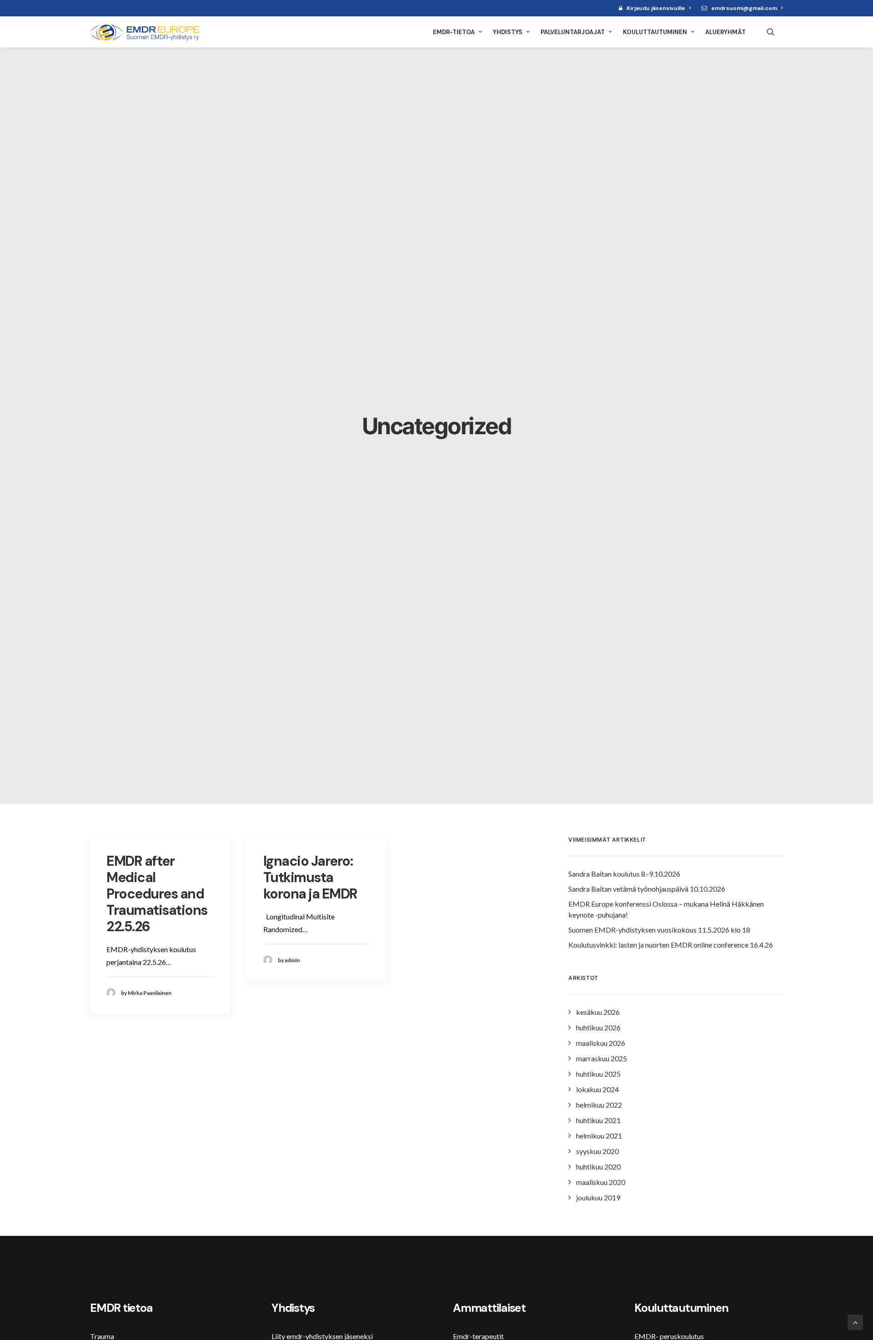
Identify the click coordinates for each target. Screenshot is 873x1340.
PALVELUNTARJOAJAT (573, 32)
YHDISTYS (507, 32)
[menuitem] (654, 8)
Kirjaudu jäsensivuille (656, 8)
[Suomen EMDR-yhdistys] (147, 31)
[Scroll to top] (855, 1321)
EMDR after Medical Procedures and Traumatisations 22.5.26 (156, 893)
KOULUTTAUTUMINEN (655, 32)
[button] (775, 31)
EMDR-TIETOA (454, 32)
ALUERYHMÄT (725, 32)
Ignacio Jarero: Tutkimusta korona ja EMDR (310, 877)
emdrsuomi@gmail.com (744, 8)
